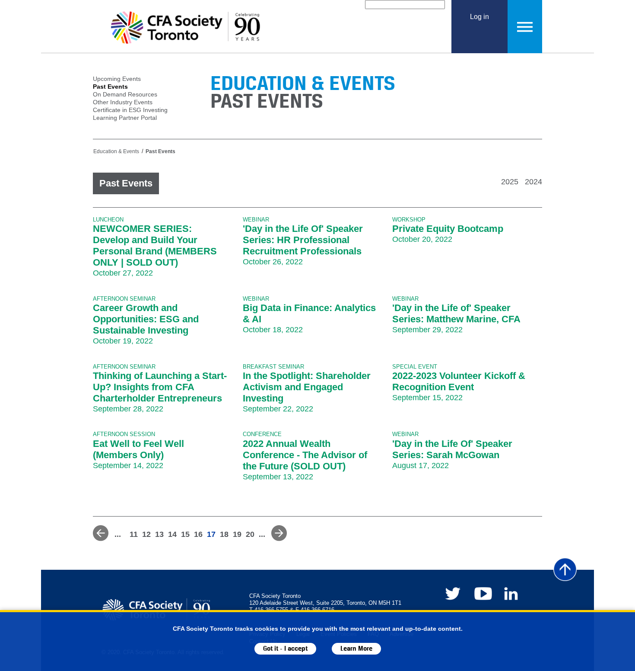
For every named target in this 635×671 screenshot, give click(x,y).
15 (185, 534)
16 (198, 534)
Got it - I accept (285, 648)
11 (134, 534)
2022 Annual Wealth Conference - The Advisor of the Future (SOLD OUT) (305, 455)
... (117, 534)
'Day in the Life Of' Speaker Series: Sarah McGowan (452, 449)
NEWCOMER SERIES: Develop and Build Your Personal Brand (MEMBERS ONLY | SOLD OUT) (155, 245)
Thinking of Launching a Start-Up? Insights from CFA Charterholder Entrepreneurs (160, 387)
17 (211, 534)
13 (159, 534)
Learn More (356, 648)
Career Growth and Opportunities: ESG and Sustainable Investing (146, 319)
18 (224, 534)
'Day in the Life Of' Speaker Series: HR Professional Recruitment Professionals (303, 240)
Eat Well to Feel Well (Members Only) (138, 449)
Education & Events (116, 151)
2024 (533, 181)
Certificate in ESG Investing (130, 109)
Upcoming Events (117, 78)
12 (146, 534)
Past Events (110, 86)
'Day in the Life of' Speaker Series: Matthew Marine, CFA (456, 313)
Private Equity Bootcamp (447, 228)
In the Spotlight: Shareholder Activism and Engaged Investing (307, 387)
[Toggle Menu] (525, 26)
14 (172, 534)
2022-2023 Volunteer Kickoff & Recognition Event (458, 381)
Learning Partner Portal (125, 117)
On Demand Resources (125, 94)
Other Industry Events (122, 102)
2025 (509, 181)
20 (250, 534)
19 (237, 534)
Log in (479, 16)
